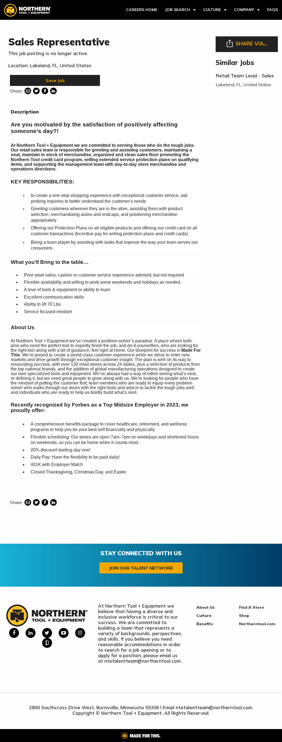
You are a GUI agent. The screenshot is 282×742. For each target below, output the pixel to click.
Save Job (55, 80)
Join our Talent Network (141, 568)
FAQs (272, 9)
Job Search (177, 9)
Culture (212, 9)
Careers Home (141, 9)
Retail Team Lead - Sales (245, 75)
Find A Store (251, 607)
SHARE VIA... (251, 43)
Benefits (204, 623)
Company (244, 9)
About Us (205, 607)
